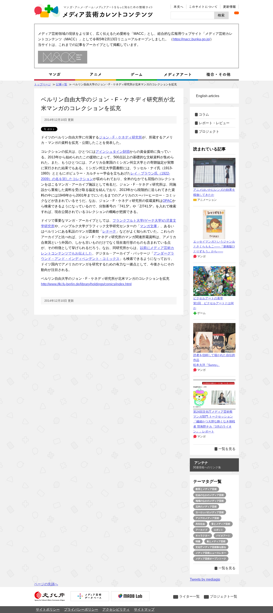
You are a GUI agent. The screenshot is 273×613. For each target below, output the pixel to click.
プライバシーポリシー (81, 609)
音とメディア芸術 (220, 524)
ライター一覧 (189, 596)
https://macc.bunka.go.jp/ (191, 39)
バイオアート (223, 535)
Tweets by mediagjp (205, 579)
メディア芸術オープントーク (211, 558)
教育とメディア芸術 (206, 489)
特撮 (198, 541)
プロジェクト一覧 (223, 596)
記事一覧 (61, 84)
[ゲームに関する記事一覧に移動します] (136, 74)
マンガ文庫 (148, 226)
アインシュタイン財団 (113, 151)
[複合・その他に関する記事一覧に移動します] (218, 74)
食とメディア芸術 (216, 541)
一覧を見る (226, 449)
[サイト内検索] (192, 15)
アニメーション (207, 199)
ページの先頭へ (46, 584)
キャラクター (203, 535)
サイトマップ (144, 609)
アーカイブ (201, 530)
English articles (207, 96)
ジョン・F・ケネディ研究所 (120, 137)
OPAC (167, 200)
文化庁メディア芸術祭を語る (211, 547)
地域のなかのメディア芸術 (210, 500)
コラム (204, 114)
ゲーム (201, 313)
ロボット (218, 530)
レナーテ (109, 231)
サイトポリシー (48, 609)
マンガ (201, 256)
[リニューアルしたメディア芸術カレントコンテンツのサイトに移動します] (62, 57)
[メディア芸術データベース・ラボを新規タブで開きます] (130, 596)
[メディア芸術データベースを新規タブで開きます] (90, 596)
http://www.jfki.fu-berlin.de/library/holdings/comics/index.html (86, 284)
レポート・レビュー (214, 123)
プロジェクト (209, 131)
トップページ (42, 84)
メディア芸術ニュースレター (211, 553)
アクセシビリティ (116, 609)
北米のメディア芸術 (206, 506)
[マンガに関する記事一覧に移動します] (54, 74)
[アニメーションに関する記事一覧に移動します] (95, 74)
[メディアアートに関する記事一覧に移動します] (177, 74)
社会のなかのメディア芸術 (210, 495)
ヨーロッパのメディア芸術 (210, 512)
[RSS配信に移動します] (236, 13)
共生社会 (200, 524)
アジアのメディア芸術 (207, 518)
